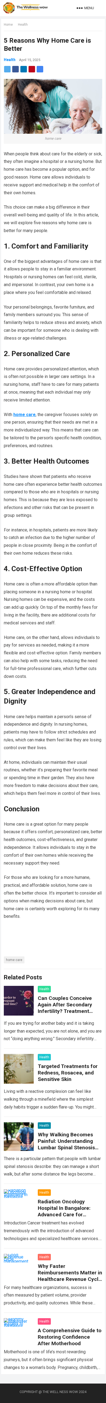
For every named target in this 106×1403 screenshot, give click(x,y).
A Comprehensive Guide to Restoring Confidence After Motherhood (69, 1337)
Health (23, 24)
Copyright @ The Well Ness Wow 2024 (53, 1392)
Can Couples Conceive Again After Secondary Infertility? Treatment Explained (65, 1008)
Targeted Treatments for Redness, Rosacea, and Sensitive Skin (68, 1072)
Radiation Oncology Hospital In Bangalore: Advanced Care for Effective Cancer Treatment (64, 1214)
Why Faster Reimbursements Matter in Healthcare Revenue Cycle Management (70, 1276)
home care (14, 960)
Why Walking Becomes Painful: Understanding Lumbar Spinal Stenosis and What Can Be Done (66, 1144)
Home (8, 24)
